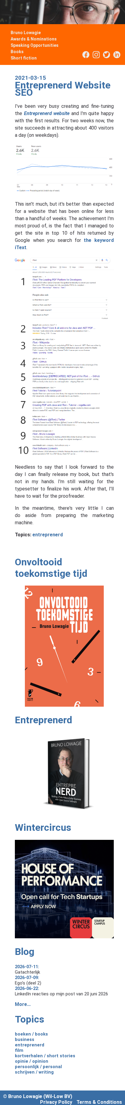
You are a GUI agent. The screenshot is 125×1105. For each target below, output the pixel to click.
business (24, 1039)
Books (17, 51)
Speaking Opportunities (35, 45)
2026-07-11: (27, 966)
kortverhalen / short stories (45, 1055)
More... (23, 1004)
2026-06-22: (27, 988)
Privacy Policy (56, 1102)
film (19, 1050)
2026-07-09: (27, 977)
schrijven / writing (34, 1072)
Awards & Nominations (34, 39)
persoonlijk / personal (38, 1066)
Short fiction (24, 58)
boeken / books (31, 1034)
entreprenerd (47, 535)
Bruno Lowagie (26, 32)
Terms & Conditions (99, 1102)
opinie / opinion (31, 1061)
